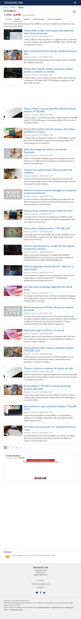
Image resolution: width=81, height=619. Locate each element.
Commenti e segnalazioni (40, 584)
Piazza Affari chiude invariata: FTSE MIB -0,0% (47, 228)
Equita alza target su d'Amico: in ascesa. (44, 330)
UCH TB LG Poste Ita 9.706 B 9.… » (40, 460)
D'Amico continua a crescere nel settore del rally (48, 368)
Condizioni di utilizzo (43, 607)
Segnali (27, 19)
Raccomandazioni (55, 19)
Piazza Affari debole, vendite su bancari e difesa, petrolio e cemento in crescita (48, 70)
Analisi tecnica (38, 19)
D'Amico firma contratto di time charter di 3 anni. (48, 211)
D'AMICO (13, 8)
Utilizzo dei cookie (17, 609)
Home (6, 8)
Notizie (17, 19)
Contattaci (40, 587)
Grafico (8, 19)
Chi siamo (40, 580)
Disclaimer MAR (56, 607)
